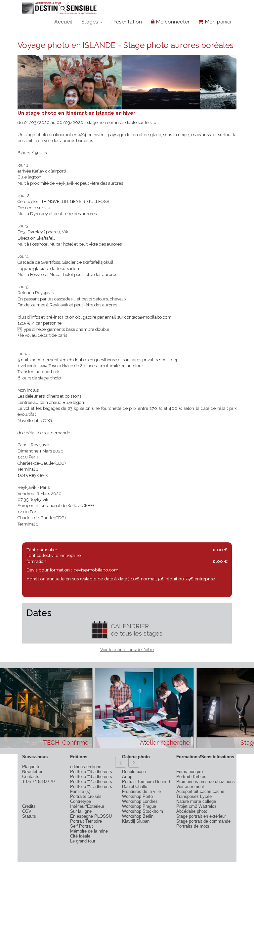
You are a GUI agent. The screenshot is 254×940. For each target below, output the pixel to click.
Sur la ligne (81, 811)
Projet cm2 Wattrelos (196, 806)
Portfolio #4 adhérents (91, 771)
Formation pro (189, 771)
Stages (90, 22)
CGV (26, 811)
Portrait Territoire (86, 821)
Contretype (80, 801)
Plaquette (31, 766)
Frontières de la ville (141, 791)
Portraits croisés (86, 796)
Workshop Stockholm (142, 811)
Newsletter (32, 771)
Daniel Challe (134, 786)
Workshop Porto (137, 796)
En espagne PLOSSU (91, 816)
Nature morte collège (196, 801)
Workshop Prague (139, 806)
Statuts (29, 816)
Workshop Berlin (137, 816)
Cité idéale (80, 836)
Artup (127, 776)
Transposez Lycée (194, 796)
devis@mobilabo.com (95, 569)
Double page (134, 771)
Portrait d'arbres (191, 776)
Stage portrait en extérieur (201, 816)
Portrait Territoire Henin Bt (147, 781)
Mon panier (217, 22)
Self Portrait (81, 826)
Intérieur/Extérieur (87, 806)
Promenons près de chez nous (205, 781)
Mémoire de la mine (89, 831)
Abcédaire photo (191, 811)
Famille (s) (80, 791)
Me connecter (172, 22)
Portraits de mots (192, 826)
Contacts (30, 776)
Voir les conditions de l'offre (127, 649)
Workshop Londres (140, 801)
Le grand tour (82, 841)
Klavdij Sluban (135, 821)
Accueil (63, 22)
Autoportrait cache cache (200, 791)
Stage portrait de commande (203, 821)
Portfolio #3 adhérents (91, 776)
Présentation (126, 22)
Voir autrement (190, 786)
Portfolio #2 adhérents (91, 781)
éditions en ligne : (87, 766)
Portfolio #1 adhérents (91, 786)
